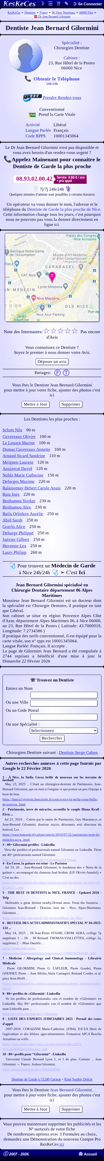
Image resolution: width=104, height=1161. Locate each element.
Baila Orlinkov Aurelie (23, 513)
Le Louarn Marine (19, 442)
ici (62, 1144)
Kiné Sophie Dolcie (78, 1079)
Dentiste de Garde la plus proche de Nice (63, 209)
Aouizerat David (17, 468)
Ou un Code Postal (22, 710)
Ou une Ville (17, 702)
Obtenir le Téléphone (57, 80)
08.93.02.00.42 (34, 178)
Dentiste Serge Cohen (78, 752)
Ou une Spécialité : (23, 724)
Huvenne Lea (14, 545)
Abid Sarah (12, 520)
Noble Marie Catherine (23, 475)
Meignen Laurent (18, 462)
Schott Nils (12, 430)
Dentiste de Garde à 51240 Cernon (36, 1079)
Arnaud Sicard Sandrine (24, 455)
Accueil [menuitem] (88, 1154)
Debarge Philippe (18, 533)
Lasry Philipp (15, 552)
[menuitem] (87, 4)
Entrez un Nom (19, 688)
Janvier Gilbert (16, 539)
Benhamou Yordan (19, 500)
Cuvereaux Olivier (19, 436)
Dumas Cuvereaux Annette (26, 449)
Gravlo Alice (14, 526)
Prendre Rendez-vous (61, 97)
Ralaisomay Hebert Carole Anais (32, 488)
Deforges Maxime (19, 481)
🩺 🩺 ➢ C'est (52, 568)
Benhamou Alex (17, 507)
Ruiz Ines (11, 494)
